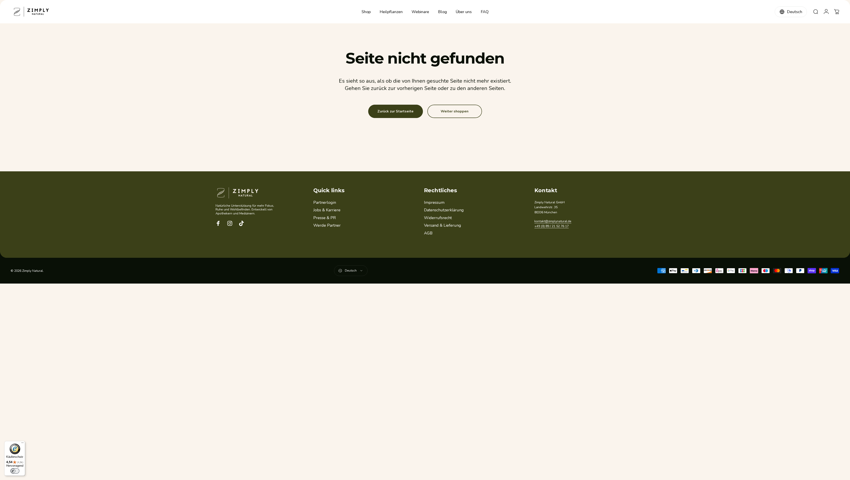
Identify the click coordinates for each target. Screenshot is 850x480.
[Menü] (22, 443)
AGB (428, 233)
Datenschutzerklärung (444, 210)
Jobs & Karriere (326, 210)
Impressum (434, 202)
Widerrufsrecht (438, 217)
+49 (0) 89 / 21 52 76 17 (551, 226)
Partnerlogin (324, 202)
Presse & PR (324, 217)
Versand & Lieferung (442, 225)
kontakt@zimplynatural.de (552, 221)
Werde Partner (327, 225)
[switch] (14, 471)
